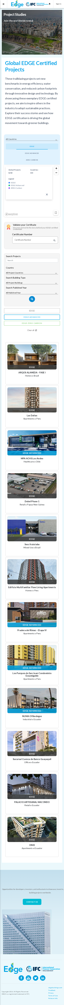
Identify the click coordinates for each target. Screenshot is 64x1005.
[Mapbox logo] (11, 214)
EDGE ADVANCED (32, 153)
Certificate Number (22, 234)
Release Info (53, 998)
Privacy (50, 993)
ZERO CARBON (32, 160)
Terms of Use (53, 995)
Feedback (51, 990)
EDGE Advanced (32, 317)
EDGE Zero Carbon (32, 323)
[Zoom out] (56, 172)
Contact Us (32, 902)
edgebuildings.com (55, 987)
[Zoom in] (56, 168)
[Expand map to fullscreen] (55, 212)
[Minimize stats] (47, 194)
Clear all (30, 330)
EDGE (32, 146)
